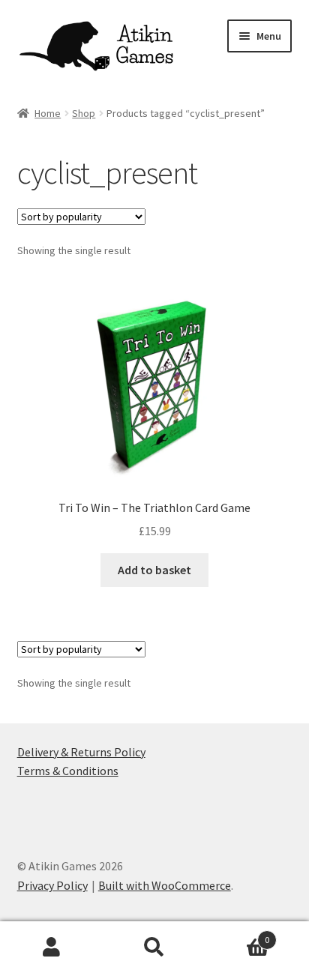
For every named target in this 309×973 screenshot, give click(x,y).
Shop (83, 113)
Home (47, 113)
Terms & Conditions (67, 770)
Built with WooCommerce (164, 885)
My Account (51, 947)
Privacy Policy (52, 885)
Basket (238, 934)
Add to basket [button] (154, 569)
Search (154, 947)
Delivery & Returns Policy (81, 751)
